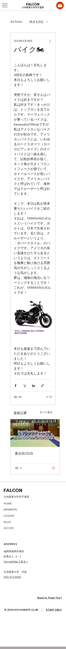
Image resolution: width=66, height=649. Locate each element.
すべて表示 (46, 412)
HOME (8, 503)
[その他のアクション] (50, 41)
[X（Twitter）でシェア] (24, 385)
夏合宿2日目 (24, 453)
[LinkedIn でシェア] (33, 385)
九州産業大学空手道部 (33, 7)
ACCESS (9, 528)
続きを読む (37, 21)
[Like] (60, 5)
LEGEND (9, 515)
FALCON (33, 4)
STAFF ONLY (54, 609)
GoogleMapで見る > (16, 561)
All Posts (16, 21)
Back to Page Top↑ (49, 597)
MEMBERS (10, 509)
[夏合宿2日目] (35, 433)
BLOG (7, 522)
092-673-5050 (12, 577)
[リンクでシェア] (42, 385)
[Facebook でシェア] (15, 385)
